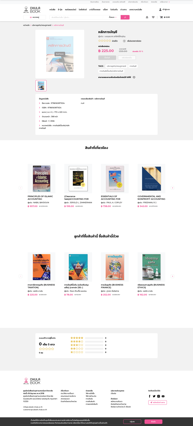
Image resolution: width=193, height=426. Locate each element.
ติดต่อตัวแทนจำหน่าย (118, 404)
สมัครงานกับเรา (116, 401)
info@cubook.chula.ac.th (32, 407)
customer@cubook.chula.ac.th (35, 409)
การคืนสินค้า (90, 401)
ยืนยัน (153, 422)
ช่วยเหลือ (89, 391)
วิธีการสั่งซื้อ (90, 393)
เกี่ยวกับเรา (65, 391)
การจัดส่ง (89, 399)
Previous (20, 188)
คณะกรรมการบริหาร (68, 396)
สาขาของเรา (65, 399)
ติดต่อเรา (114, 399)
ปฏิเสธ (132, 422)
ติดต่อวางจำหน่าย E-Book (121, 407)
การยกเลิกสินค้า (92, 404)
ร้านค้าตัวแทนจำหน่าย (69, 401)
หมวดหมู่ (36, 17)
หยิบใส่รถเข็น (127, 58)
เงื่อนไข (113, 393)
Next (172, 188)
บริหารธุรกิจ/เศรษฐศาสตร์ (116, 66)
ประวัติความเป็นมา (67, 393)
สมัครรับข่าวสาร (159, 402)
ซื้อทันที (107, 58)
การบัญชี (133, 66)
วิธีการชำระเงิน (91, 396)
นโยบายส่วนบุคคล (117, 391)
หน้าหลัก (26, 25)
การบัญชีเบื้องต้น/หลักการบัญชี (111, 71)
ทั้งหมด (111, 17)
